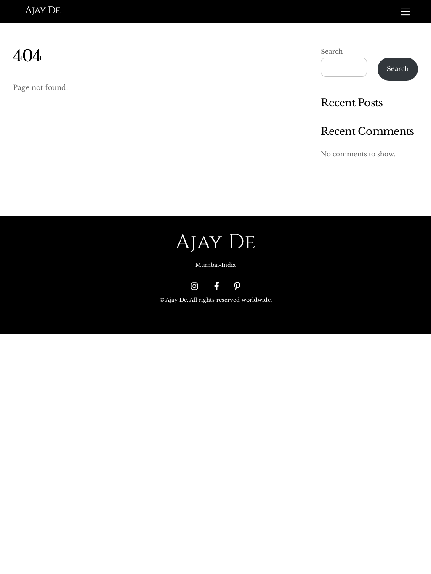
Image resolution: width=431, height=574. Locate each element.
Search (332, 51)
